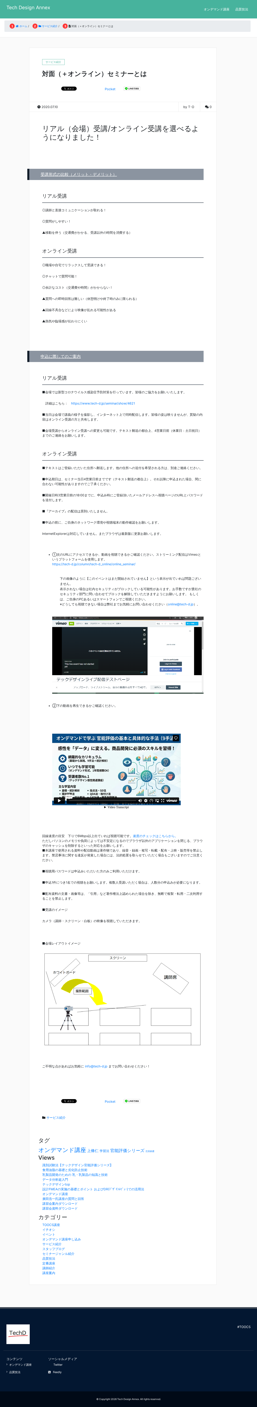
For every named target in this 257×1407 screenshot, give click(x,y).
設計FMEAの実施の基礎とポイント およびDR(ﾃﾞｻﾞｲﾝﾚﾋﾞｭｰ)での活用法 (93, 1189)
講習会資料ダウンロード (60, 1208)
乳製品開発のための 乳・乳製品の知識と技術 (75, 1175)
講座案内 (48, 1273)
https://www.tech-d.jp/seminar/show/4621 (103, 403)
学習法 (104, 1151)
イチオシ (48, 1230)
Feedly (57, 1372)
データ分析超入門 (55, 1179)
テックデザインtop (56, 1184)
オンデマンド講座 (216, 9)
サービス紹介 (56, 1118)
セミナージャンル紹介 (58, 1254)
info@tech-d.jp (96, 1066)
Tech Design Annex (28, 7)
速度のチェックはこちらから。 (155, 836)
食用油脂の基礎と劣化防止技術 (64, 1170)
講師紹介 (48, 1268)
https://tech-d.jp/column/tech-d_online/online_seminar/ (94, 564)
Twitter (57, 1364)
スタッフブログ (53, 1249)
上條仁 (93, 1150)
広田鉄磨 (150, 1151)
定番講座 (48, 1263)
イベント (48, 1234)
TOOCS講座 (51, 1225)
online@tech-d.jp (181, 604)
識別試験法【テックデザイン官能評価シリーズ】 (77, 1165)
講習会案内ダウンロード (60, 1204)
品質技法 (241, 9)
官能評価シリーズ (127, 1150)
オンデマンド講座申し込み (61, 1239)
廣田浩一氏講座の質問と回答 (63, 1199)
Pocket (110, 89)
